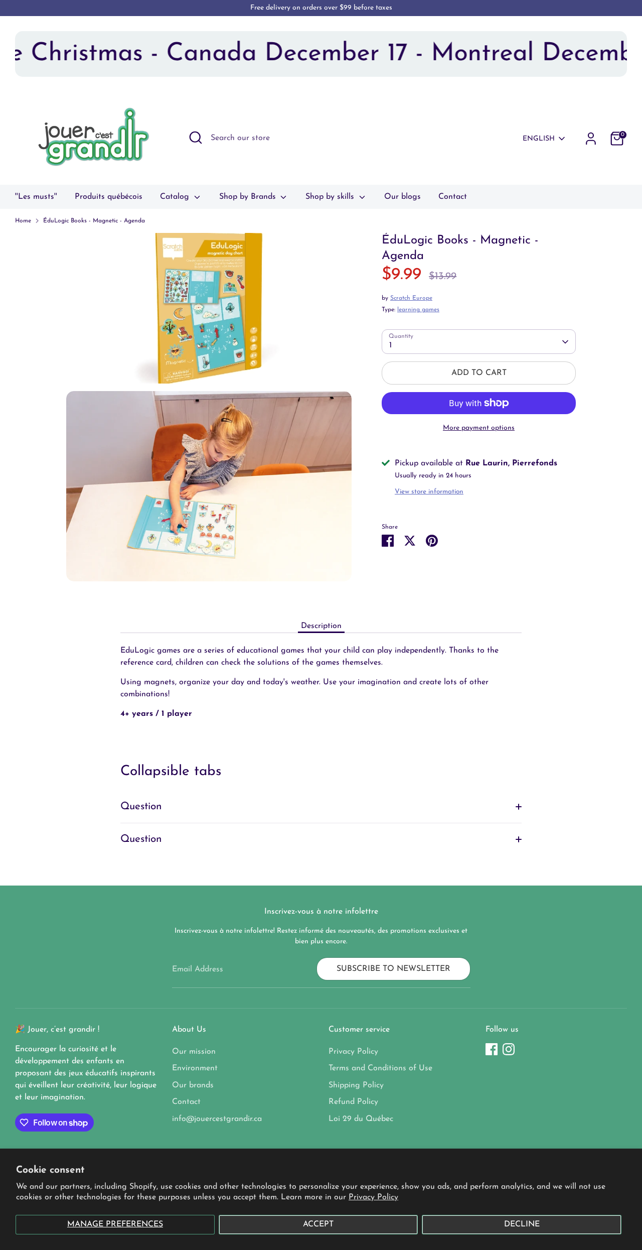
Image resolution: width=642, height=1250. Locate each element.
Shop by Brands (248, 197)
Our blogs (402, 197)
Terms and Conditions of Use (380, 1068)
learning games (418, 310)
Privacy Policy (373, 1197)
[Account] (591, 139)
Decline (522, 1224)
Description (321, 626)
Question (141, 806)
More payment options (479, 428)
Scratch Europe (411, 299)
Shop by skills (331, 197)
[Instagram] (509, 1049)
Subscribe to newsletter (393, 969)
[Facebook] (492, 1049)
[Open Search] (196, 138)
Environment (195, 1068)
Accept (318, 1224)
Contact (452, 197)
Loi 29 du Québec (361, 1119)
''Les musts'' (36, 197)
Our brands (193, 1085)
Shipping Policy (356, 1085)
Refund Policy (353, 1102)
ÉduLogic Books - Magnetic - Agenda (94, 221)
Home (23, 221)
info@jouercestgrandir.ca (217, 1119)
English (539, 139)
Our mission (194, 1052)
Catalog (176, 197)
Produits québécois (108, 197)
